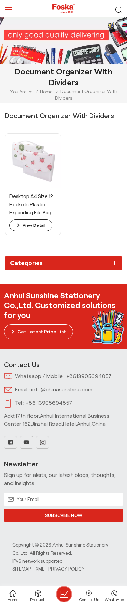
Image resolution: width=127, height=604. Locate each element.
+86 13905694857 (49, 403)
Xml (40, 569)
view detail (34, 225)
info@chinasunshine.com (61, 389)
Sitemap (21, 569)
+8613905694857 (89, 376)
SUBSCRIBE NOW (63, 515)
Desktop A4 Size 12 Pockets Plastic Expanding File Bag (31, 204)
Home (46, 91)
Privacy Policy (66, 569)
